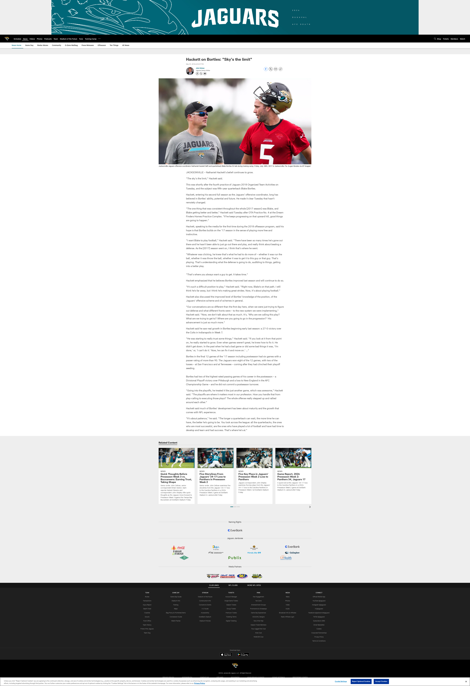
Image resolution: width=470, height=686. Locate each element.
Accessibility (205, 613)
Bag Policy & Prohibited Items (176, 613)
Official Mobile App (319, 596)
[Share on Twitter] (271, 70)
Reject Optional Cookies (361, 681)
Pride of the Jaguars (147, 629)
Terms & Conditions (319, 641)
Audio (288, 608)
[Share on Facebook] (266, 70)
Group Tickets (231, 608)
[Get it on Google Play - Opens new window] (243, 656)
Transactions (147, 601)
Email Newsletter (319, 625)
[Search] (435, 38)
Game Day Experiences (258, 613)
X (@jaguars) (319, 608)
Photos (287, 601)
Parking (175, 605)
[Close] (466, 681)
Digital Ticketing (231, 621)
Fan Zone (259, 601)
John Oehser (200, 68)
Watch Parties (175, 621)
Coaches (147, 613)
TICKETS (231, 592)
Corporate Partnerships (319, 633)
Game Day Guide (175, 596)
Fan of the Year (258, 621)
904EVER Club (258, 637)
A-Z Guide (205, 608)
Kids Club (258, 633)
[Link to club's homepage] (7, 38)
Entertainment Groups (258, 605)
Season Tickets (231, 605)
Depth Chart (147, 608)
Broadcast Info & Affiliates (287, 613)
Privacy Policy (319, 637)
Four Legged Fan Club (258, 629)
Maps (176, 608)
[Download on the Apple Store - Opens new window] (226, 655)
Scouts (147, 617)
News (287, 596)
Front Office (147, 621)
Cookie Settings (341, 681)
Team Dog (147, 633)
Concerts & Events (205, 605)
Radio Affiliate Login (287, 617)
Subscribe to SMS (319, 621)
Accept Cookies (381, 681)
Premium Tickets (231, 613)
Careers (319, 629)
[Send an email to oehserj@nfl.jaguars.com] (204, 73)
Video (288, 605)
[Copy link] (280, 69)
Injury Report (147, 605)
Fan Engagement (258, 596)
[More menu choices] (99, 39)
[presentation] (310, 507)
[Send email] (276, 70)
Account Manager (231, 596)
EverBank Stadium (205, 617)
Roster (147, 596)
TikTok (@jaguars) (319, 617)
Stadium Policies (205, 621)
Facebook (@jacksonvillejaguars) (318, 613)
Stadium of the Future (205, 596)
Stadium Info (176, 601)
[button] (231, 507)
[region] (235, 681)
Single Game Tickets (231, 601)
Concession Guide (176, 617)
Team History (147, 625)
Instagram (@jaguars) (319, 605)
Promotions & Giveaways (258, 608)
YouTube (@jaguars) (319, 601)
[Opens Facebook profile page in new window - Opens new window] (197, 73)
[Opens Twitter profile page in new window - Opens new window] (201, 73)
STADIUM (205, 592)
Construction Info (205, 601)
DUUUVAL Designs (259, 617)
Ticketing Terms (231, 617)
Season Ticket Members (258, 625)
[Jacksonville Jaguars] (235, 666)
